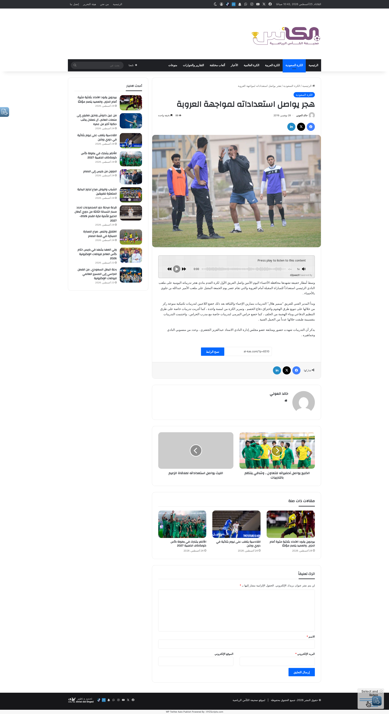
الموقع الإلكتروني (224, 653)
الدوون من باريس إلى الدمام (100, 171)
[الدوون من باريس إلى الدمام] (131, 176)
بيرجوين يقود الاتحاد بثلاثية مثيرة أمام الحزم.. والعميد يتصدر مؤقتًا (292, 543)
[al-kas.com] (285, 34)
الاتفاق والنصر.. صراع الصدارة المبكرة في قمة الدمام (100, 234)
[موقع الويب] (285, 400)
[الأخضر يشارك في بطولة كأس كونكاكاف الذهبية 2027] (182, 524)
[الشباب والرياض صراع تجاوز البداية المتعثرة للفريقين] (131, 194)
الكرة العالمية (251, 65)
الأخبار (234, 65)
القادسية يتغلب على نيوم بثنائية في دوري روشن (238, 543)
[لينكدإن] (291, 127)
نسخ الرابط (212, 351)
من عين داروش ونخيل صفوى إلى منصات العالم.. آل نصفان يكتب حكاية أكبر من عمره (97, 120)
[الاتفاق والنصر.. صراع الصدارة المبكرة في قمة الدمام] (131, 237)
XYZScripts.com (214, 711)
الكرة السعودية (294, 65)
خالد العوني (302, 115)
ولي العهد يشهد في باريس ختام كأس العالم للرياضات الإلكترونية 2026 (97, 254)
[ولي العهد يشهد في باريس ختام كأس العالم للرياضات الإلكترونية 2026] (131, 255)
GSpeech (294, 275)
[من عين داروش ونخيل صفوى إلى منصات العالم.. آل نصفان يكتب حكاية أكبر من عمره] (131, 120)
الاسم (311, 636)
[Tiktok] (227, 4)
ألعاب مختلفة (217, 65)
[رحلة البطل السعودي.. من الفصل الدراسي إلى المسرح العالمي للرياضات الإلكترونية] (131, 275)
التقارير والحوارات (193, 65)
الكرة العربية (272, 65)
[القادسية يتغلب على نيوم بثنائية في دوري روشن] (236, 524)
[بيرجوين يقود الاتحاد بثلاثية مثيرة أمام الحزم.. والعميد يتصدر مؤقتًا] (291, 524)
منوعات (172, 65)
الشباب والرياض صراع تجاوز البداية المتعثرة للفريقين (97, 192)
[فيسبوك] (311, 127)
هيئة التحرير (89, 4)
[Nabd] (234, 4)
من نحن (104, 4)
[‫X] (301, 127)
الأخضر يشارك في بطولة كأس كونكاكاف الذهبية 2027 (188, 543)
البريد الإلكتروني (305, 653)
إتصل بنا (74, 4)
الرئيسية (117, 4)
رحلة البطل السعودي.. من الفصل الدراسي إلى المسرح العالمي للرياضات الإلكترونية (97, 274)
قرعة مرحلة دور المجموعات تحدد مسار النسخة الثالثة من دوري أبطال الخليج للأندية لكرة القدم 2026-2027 (96, 214)
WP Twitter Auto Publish (178, 711)
